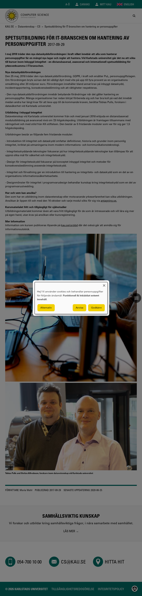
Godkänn (96, 307)
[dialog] (71, 298)
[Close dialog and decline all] (104, 284)
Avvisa (79, 307)
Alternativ (46, 307)
